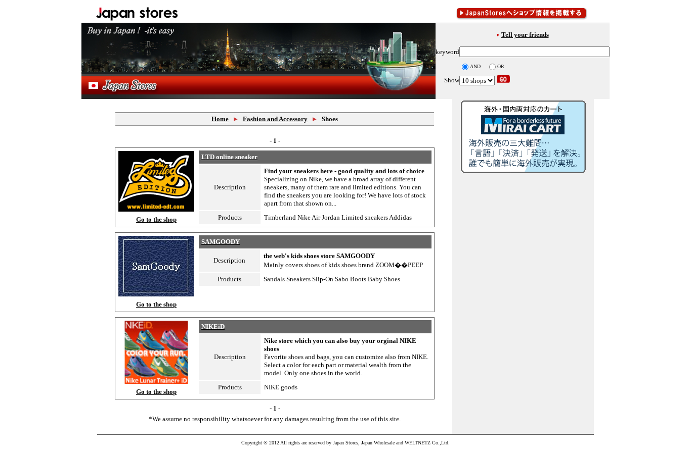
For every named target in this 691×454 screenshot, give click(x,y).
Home (220, 119)
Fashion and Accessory (275, 119)
